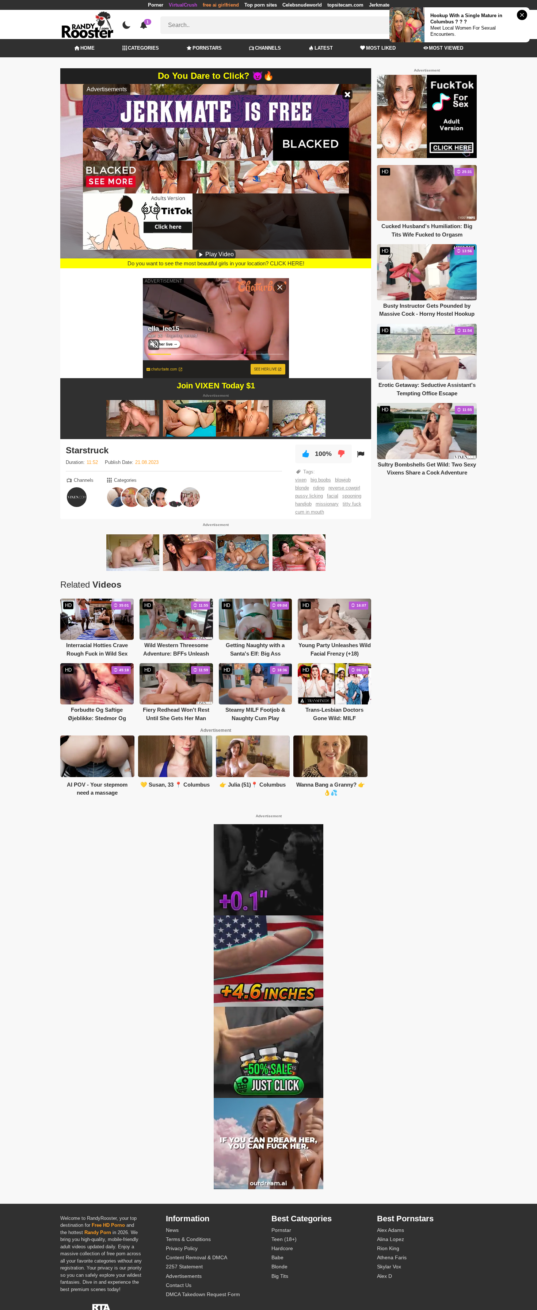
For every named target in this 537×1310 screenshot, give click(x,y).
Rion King (388, 1248)
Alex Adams (390, 1230)
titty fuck (352, 504)
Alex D (384, 1276)
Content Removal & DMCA (196, 1257)
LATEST (324, 48)
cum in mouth (309, 512)
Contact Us (178, 1285)
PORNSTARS (207, 48)
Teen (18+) (284, 1239)
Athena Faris (392, 1257)
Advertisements (184, 1276)
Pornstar (281, 1230)
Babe (277, 1257)
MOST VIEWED (446, 48)
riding (318, 488)
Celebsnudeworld (302, 5)
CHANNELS (268, 48)
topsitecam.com (345, 5)
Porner (155, 5)
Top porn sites (260, 5)
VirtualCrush (183, 5)
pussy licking (309, 496)
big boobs (321, 480)
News (172, 1230)
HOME (87, 48)
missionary (327, 504)
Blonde (279, 1266)
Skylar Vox (389, 1266)
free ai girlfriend (221, 5)
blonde (302, 488)
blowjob (343, 480)
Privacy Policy (182, 1248)
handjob (303, 504)
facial (332, 496)
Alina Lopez (390, 1239)
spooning (351, 496)
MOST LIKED (381, 48)
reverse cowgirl (344, 488)
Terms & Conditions (188, 1239)
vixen (300, 480)
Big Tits (279, 1276)
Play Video (219, 254)
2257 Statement (184, 1266)
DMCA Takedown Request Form (203, 1294)
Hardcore (282, 1248)
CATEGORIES (143, 48)
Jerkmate (379, 5)
